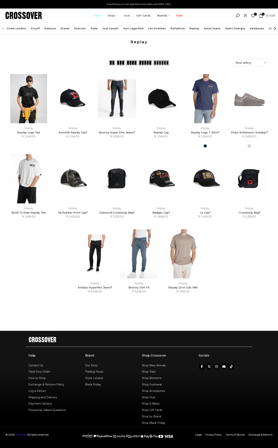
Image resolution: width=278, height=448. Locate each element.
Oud (127, 15)
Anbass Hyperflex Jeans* (95, 287)
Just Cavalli (110, 28)
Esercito (80, 28)
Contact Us (35, 365)
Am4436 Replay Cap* (72, 132)
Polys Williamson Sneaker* (249, 132)
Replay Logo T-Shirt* (205, 132)
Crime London (16, 28)
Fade (94, 28)
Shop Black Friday (153, 423)
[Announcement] (139, 4)
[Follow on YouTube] (224, 366)
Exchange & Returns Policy (46, 384)
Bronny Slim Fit (139, 287)
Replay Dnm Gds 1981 (183, 287)
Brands (162, 15)
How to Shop (37, 378)
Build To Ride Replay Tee (29, 212)
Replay (194, 28)
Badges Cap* (161, 212)
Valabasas (257, 28)
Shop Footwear (152, 384)
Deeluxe (50, 28)
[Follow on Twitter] (209, 366)
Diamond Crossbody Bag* (116, 212)
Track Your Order (39, 371)
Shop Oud (148, 397)
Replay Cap (161, 132)
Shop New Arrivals (154, 365)
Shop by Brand (151, 416)
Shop (111, 15)
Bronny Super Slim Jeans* (117, 132)
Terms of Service (235, 434)
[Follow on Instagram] (216, 366)
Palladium (178, 28)
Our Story (91, 365)
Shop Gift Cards (152, 410)
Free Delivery (114, 4)
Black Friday (93, 384)
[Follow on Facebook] (202, 366)
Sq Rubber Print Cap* (73, 212)
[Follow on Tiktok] (231, 366)
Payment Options (40, 403)
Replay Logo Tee (28, 132)
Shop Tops (148, 371)
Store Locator (94, 378)
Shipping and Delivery (42, 397)
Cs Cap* (205, 212)
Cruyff (35, 28)
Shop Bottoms (151, 378)
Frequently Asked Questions (47, 410)
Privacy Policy (214, 434)
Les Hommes (157, 28)
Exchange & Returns (260, 434)
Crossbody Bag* (249, 212)
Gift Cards (143, 15)
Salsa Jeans (212, 28)
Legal (198, 434)
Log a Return (37, 391)
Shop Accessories (153, 391)
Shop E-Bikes (150, 403)
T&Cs (168, 4)
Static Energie (235, 28)
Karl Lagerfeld (133, 28)
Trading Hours (94, 371)
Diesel (65, 28)
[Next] (275, 28)
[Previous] (3, 28)
